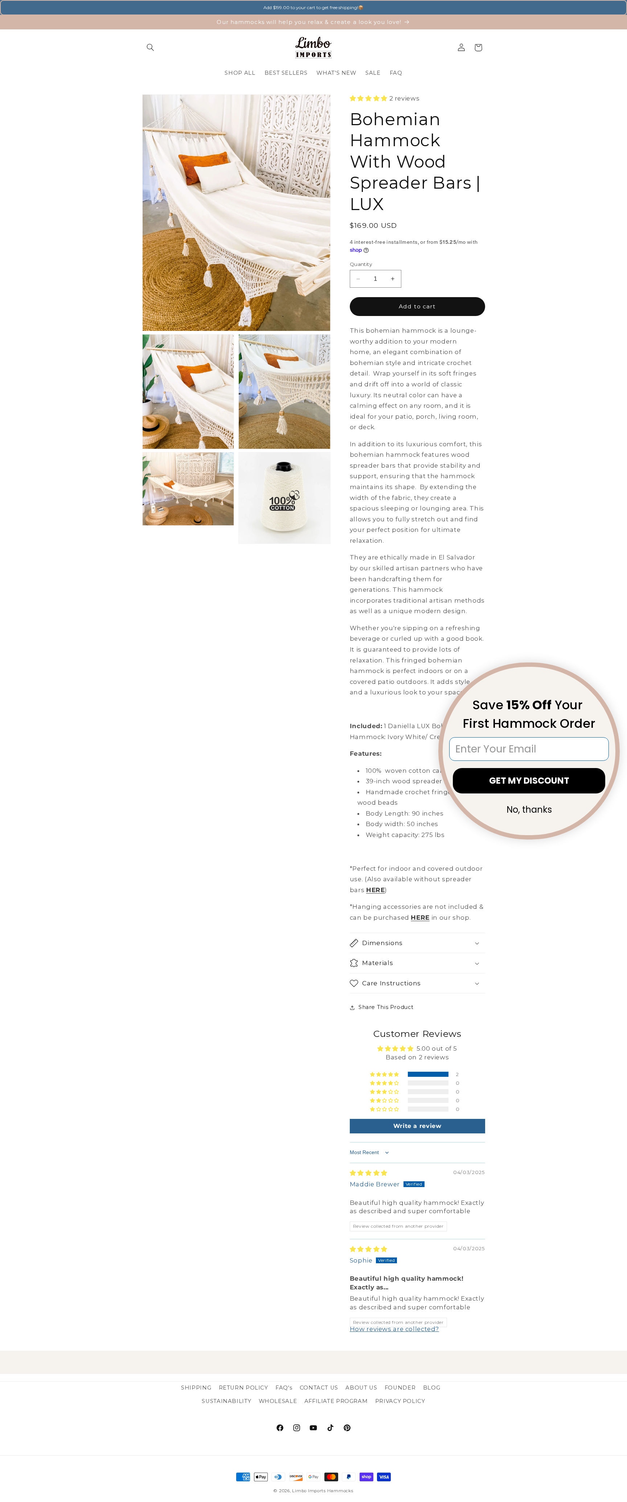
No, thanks (529, 810)
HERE (375, 890)
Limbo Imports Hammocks (322, 1490)
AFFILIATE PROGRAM (336, 1401)
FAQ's (283, 1387)
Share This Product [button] (385, 1007)
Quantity (361, 264)
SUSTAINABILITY (226, 1401)
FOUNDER (400, 1387)
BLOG (431, 1387)
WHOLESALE (278, 1401)
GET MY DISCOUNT (529, 781)
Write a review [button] (417, 1126)
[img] (369, 1173)
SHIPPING (196, 1387)
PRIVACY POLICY (400, 1401)
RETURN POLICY (243, 1387)
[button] (150, 47)
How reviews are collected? (394, 1329)
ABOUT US (361, 1387)
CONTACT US (319, 1387)
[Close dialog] (609, 672)
